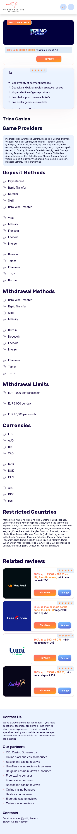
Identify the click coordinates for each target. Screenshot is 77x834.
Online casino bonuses (20, 789)
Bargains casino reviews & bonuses (28, 771)
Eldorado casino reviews (21, 798)
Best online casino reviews (23, 761)
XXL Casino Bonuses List (22, 752)
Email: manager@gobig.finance (20, 818)
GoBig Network (19, 821)
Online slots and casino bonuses (26, 757)
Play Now (49, 58)
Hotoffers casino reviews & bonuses (28, 766)
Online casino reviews (20, 803)
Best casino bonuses (19, 794)
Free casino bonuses (19, 775)
